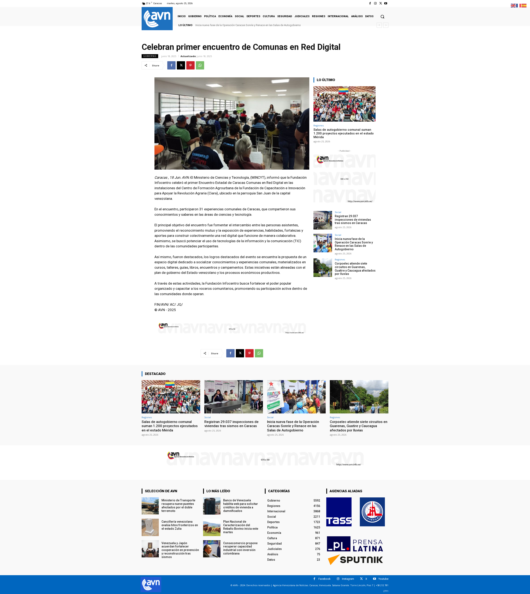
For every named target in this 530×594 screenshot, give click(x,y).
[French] (519, 5)
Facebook (324, 578)
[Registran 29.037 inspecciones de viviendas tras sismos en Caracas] (322, 220)
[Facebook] (370, 3)
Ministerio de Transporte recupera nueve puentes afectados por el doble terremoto (178, 505)
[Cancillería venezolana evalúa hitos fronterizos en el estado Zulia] (150, 527)
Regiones (318, 125)
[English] (513, 5)
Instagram (348, 578)
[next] (385, 25)
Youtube (383, 578)
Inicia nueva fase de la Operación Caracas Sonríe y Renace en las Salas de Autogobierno (354, 244)
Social (338, 212)
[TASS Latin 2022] (339, 511)
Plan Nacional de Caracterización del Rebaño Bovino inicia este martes (240, 527)
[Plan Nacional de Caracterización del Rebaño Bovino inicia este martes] (211, 527)
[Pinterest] (190, 65)
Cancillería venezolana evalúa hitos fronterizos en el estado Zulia (179, 525)
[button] (382, 17)
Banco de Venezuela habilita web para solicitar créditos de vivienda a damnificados (240, 505)
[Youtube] (385, 3)
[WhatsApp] (200, 65)
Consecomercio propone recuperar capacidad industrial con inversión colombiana (240, 548)
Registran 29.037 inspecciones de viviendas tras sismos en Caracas (353, 219)
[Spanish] (524, 5)
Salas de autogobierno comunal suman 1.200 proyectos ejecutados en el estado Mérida (343, 133)
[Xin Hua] (372, 511)
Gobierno (150, 56)
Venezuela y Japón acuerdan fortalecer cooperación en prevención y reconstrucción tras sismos (180, 550)
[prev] (379, 25)
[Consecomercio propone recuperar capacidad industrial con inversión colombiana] (211, 548)
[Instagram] (375, 3)
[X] (380, 3)
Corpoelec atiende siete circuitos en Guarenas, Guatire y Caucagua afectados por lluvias (251, 25)
